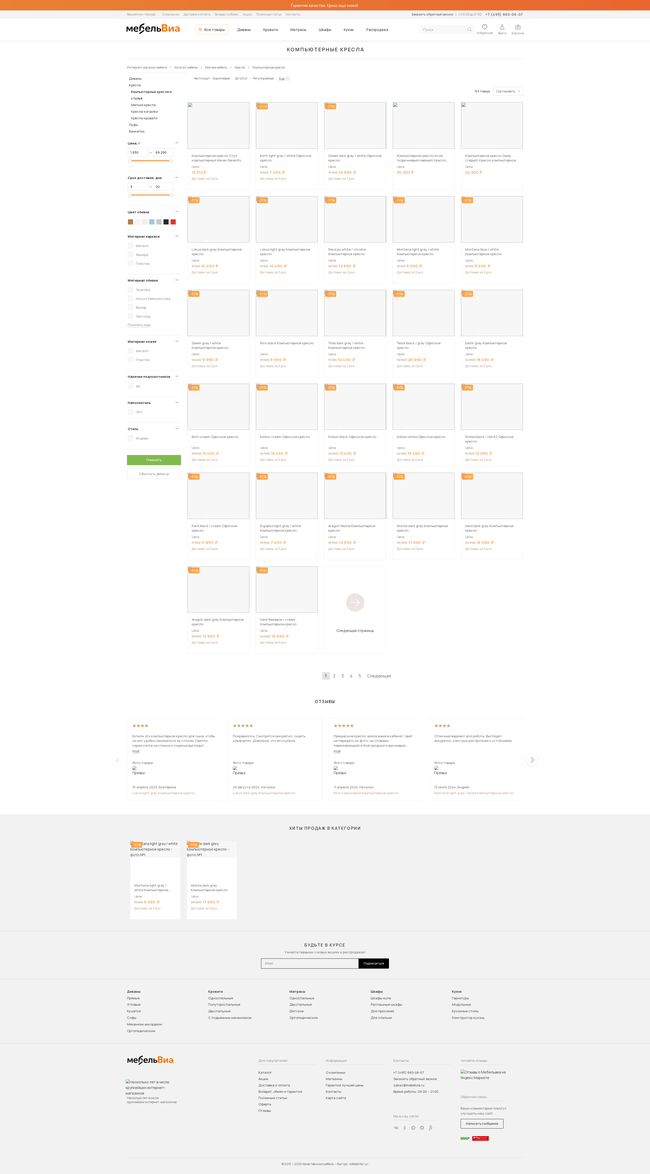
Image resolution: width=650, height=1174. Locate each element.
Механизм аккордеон (144, 1024)
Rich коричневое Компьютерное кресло (366, 793)
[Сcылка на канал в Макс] (413, 1128)
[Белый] (137, 222)
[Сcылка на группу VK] (396, 1128)
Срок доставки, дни (145, 177)
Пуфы (133, 124)
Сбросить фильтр (154, 473)
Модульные (461, 1004)
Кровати (270, 29)
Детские (296, 1011)
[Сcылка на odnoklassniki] (405, 1128)
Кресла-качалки (144, 111)
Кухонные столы (465, 1011)
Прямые (133, 998)
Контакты (293, 14)
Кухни (349, 29)
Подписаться (374, 963)
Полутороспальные (224, 1004)
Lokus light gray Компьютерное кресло (163, 793)
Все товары (214, 29)
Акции (247, 14)
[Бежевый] (145, 222)
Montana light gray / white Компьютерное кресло (473, 793)
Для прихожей (382, 1011)
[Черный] (166, 222)
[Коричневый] (130, 222)
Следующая (379, 676)
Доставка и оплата (197, 14)
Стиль (133, 429)
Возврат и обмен (226, 14)
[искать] (469, 29)
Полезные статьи (269, 14)
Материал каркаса (143, 236)
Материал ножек (142, 341)
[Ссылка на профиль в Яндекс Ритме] (430, 1128)
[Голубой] (152, 222)
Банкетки (136, 131)
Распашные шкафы (386, 1004)
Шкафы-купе (381, 998)
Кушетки (134, 1011)
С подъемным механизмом (230, 1017)
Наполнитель (139, 402)
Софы (131, 1017)
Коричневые (221, 78)
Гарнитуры (460, 998)
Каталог (265, 1072)
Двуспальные (219, 1011)
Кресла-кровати (144, 118)
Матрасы (298, 29)
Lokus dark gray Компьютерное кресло (264, 793)
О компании (170, 14)
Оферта (264, 1104)
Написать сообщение (482, 1123)
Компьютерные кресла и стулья (151, 95)
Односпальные (220, 998)
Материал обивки (143, 280)
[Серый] (159, 222)
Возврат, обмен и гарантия (280, 1091)
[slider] (130, 160)
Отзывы (264, 1110)
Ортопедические (141, 1031)
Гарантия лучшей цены (345, 1085)
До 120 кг (241, 78)
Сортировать (505, 91)
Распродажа (377, 29)
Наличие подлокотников (149, 376)
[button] (214, 147)
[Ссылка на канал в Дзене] (422, 1128)
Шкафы (325, 29)
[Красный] (173, 222)
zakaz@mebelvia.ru (408, 1085)
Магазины (334, 1079)
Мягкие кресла (143, 105)
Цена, (136, 143)
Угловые (133, 1004)
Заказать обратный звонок (432, 14)
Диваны (244, 29)
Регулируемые (263, 78)
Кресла (135, 85)
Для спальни (381, 1017)
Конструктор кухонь (468, 1017)
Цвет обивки (138, 212)
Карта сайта (336, 1098)
